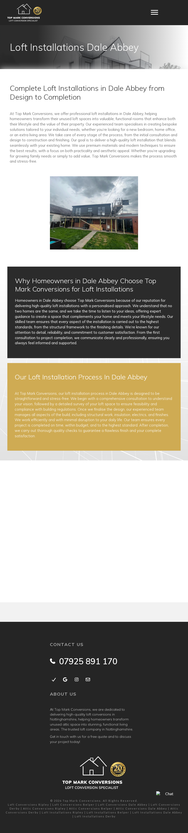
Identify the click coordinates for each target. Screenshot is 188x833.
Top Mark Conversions (82, 800)
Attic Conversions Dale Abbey (141, 808)
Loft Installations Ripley (62, 812)
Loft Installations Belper (108, 812)
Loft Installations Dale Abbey (157, 812)
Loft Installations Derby (95, 816)
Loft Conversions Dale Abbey (123, 804)
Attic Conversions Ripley (44, 808)
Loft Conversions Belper (73, 804)
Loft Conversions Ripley (28, 804)
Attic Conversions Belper (91, 808)
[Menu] (154, 12)
